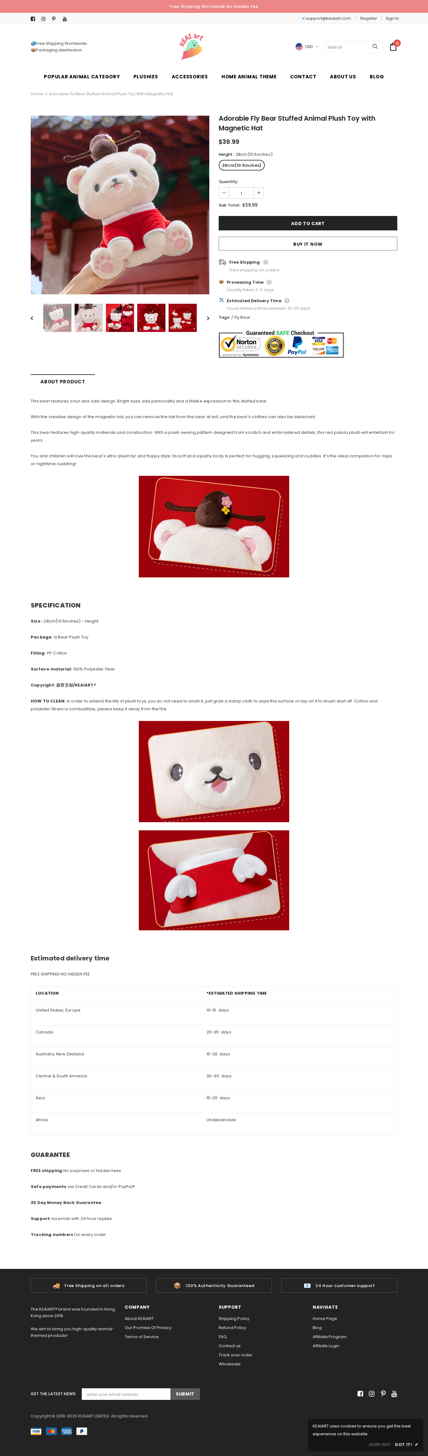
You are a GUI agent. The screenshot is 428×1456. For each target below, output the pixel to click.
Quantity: (229, 182)
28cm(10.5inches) (241, 165)
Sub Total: (229, 205)
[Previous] (36, 317)
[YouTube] (66, 19)
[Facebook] (35, 19)
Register (368, 18)
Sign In (392, 18)
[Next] (203, 317)
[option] (120, 205)
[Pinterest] (56, 19)
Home (37, 94)
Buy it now (308, 244)
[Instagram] (45, 19)
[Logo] (191, 47)
